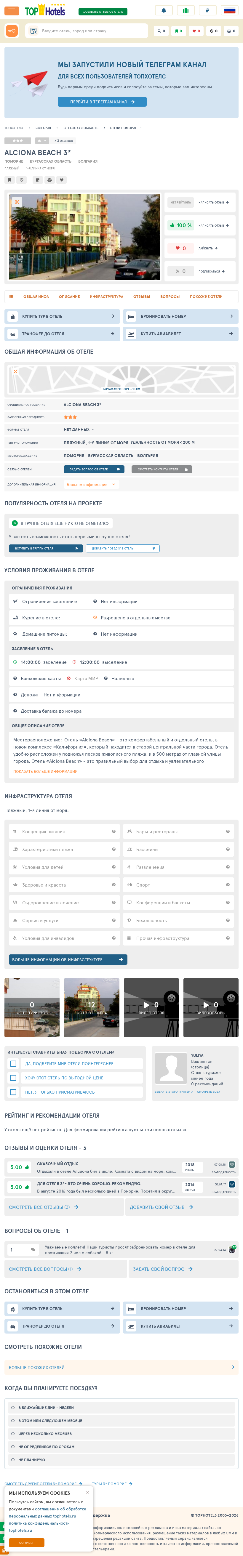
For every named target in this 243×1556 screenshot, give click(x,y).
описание (69, 296)
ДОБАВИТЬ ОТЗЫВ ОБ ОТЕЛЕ (103, 11)
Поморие (123, 128)
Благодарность (224, 1172)
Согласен (26, 1543)
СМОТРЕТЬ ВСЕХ (208, 1091)
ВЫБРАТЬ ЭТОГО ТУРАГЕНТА (174, 1091)
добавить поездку (112, 548)
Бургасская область (80, 128)
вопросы (170, 296)
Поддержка (97, 1515)
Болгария (43, 128)
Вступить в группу (34, 548)
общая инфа (36, 296)
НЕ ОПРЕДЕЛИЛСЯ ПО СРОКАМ (46, 1447)
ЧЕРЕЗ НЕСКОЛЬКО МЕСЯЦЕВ (45, 1434)
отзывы (141, 296)
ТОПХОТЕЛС (13, 128)
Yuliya (197, 1055)
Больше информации (87, 484)
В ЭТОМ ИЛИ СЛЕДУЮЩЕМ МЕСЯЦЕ (50, 1421)
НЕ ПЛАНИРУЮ (31, 1460)
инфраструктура (106, 296)
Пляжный (11, 168)
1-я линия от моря (40, 168)
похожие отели (206, 296)
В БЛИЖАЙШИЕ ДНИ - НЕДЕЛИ (46, 1408)
